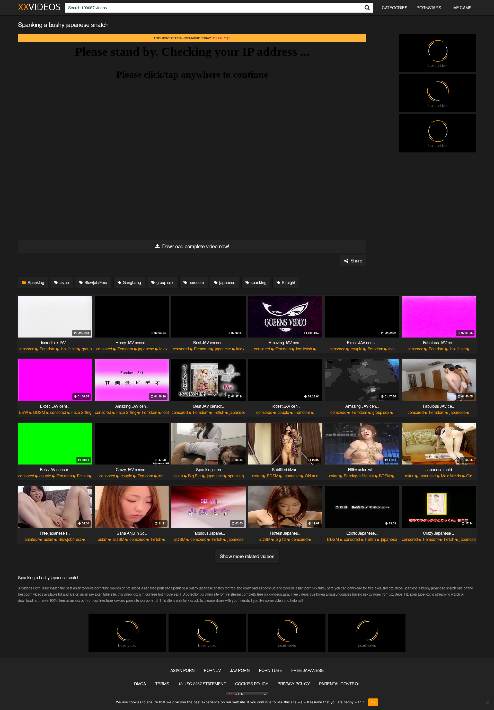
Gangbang (131, 282)
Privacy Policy (293, 684)
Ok (373, 702)
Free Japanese (307, 670)
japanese (226, 282)
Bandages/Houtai (359, 476)
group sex (164, 282)
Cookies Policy (251, 684)
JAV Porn (240, 670)
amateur (31, 539)
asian (64, 282)
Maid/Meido (451, 476)
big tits (281, 539)
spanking (258, 282)
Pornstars (429, 8)
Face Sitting (81, 412)
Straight (288, 282)
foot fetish (68, 349)
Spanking (35, 282)
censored (26, 349)
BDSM (39, 412)
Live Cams (461, 8)
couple (356, 349)
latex (163, 349)
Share (355, 260)
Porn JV (212, 670)
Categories (394, 8)
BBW (23, 412)
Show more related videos (247, 555)
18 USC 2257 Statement (202, 684)
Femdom (47, 349)
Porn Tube (270, 670)
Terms (162, 684)
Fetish (219, 412)
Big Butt (194, 476)
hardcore (196, 282)
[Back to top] (480, 693)
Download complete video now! (195, 246)
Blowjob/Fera (95, 282)
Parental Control (339, 684)
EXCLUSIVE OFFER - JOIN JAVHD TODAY (192, 38)
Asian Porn (182, 670)
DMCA (140, 684)
